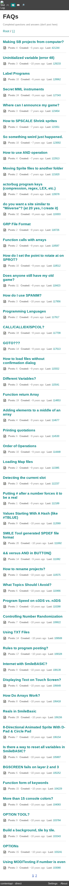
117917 (55, 317)
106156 (58, 717)
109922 (57, 622)
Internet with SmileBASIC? (25, 664)
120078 (55, 194)
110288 (57, 606)
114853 (57, 400)
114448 (57, 452)
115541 (55, 384)
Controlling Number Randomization (33, 616)
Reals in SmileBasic (19, 711)
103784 (57, 820)
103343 (57, 836)
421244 (55, 47)
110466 (57, 590)
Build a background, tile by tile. (29, 830)
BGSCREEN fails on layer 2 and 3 (31, 767)
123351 (55, 127)
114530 (55, 436)
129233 (57, 63)
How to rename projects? (24, 569)
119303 (57, 214)
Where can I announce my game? (31, 105)
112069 (57, 523)
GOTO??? (11, 343)
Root (6, 31)
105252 (57, 773)
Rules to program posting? (25, 648)
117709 (57, 333)
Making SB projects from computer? (33, 42)
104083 (57, 804)
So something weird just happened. (33, 137)
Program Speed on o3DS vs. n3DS (32, 601)
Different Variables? (19, 378)
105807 (57, 757)
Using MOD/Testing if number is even (34, 862)
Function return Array (21, 394)
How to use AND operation (25, 152)
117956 (57, 301)
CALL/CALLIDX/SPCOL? (23, 327)
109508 (58, 638)
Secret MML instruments (23, 89)
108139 (57, 670)
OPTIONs (11, 846)
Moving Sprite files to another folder (33, 168)
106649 (57, 685)
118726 (55, 230)
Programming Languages (24, 311)
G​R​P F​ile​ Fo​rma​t (17, 224)
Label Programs (16, 73)
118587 (55, 245)
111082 (56, 559)
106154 (57, 737)
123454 (55, 111)
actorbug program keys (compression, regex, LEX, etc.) (29, 186)
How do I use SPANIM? (22, 295)
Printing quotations (19, 430)
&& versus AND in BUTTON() (27, 553)
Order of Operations (19, 446)
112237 (55, 483)
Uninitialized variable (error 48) (28, 58)
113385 (55, 467)
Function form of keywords (25, 783)
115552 (55, 368)
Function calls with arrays (24, 240)
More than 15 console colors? (28, 798)
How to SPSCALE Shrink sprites (30, 121)
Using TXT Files (16, 632)
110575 (57, 575)
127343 (57, 95)
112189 (55, 503)
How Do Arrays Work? (21, 695)
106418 (57, 701)
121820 (55, 174)
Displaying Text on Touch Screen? (32, 680)
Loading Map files (18, 462)
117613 (57, 349)
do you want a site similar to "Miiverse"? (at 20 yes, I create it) (30, 206)
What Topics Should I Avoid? (27, 585)
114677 (55, 420)
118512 (57, 265)
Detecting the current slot (24, 478)
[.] (13, 31)
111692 (58, 543)
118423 (56, 285)
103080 (57, 867)
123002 (57, 142)
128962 (57, 79)
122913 (55, 158)
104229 (58, 788)
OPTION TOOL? (16, 814)
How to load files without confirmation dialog (23, 361)
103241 (58, 852)
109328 (58, 654)
